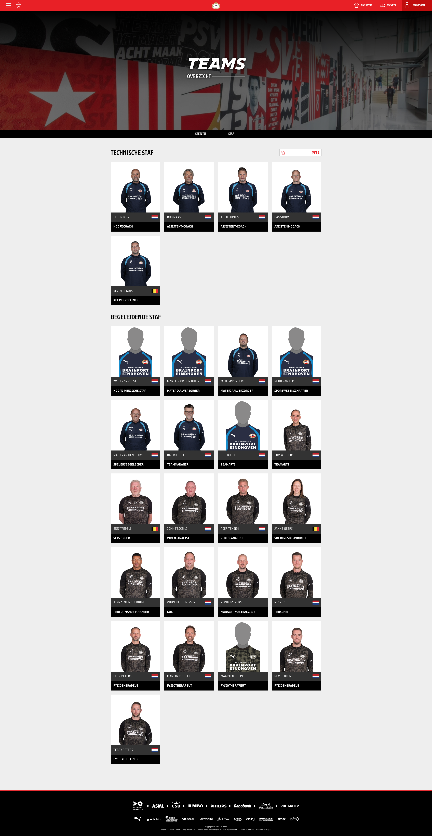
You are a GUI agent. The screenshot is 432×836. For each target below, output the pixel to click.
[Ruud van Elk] (296, 351)
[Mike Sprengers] (243, 351)
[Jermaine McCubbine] (135, 572)
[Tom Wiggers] (296, 425)
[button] (8, 5)
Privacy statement (230, 829)
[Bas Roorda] (189, 425)
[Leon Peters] (135, 646)
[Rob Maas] (189, 187)
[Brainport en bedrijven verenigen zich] (216, 805)
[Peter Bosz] (135, 187)
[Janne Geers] (296, 498)
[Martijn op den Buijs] (189, 351)
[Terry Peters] (135, 720)
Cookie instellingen (263, 829)
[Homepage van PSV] (216, 5)
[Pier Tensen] (243, 498)
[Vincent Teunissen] (189, 572)
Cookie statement (247, 829)
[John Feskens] (189, 498)
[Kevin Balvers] (243, 572)
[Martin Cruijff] (189, 646)
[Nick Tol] (296, 572)
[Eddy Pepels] (135, 498)
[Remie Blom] (296, 646)
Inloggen (419, 5)
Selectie (200, 134)
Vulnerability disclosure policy (209, 829)
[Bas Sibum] (296, 187)
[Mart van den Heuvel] (135, 425)
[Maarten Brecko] (243, 646)
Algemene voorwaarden (170, 829)
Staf (231, 134)
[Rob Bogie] (243, 425)
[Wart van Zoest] (135, 351)
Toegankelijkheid (188, 829)
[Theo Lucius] (243, 187)
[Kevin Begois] (135, 261)
